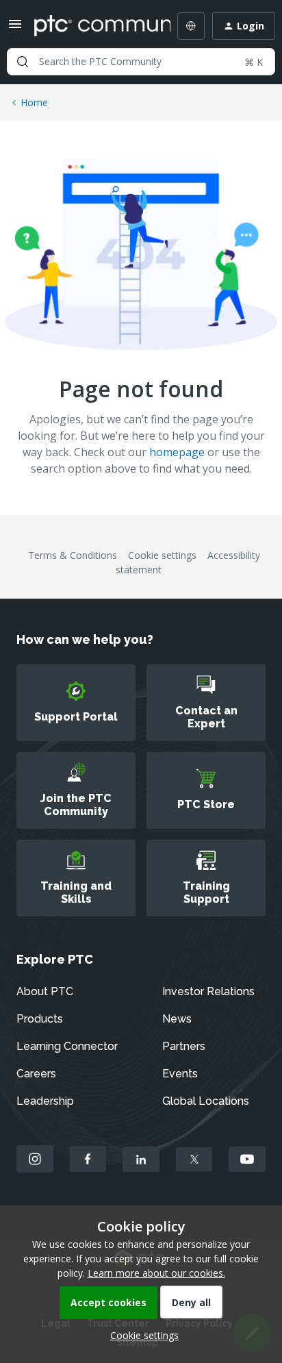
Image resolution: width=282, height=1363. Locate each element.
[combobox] (141, 61)
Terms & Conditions (72, 555)
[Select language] (191, 26)
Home (34, 102)
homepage (177, 452)
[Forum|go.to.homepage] (92, 26)
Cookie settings (162, 555)
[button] (15, 28)
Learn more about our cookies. (156, 1272)
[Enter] (22, 61)
